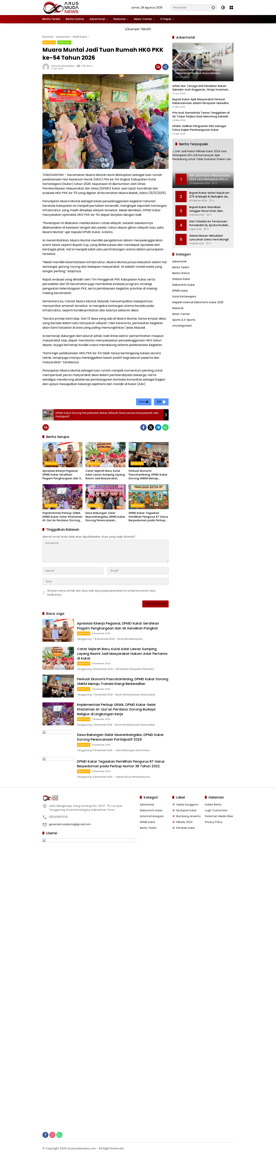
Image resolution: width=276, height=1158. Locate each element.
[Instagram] (52, 1135)
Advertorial (49, 42)
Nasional (177, 308)
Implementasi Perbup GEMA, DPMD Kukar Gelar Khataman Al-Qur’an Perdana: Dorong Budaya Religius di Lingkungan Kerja (62, 516)
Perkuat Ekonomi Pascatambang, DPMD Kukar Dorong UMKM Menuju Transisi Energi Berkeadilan (148, 474)
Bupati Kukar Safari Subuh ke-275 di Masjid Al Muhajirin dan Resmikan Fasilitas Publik (209, 194)
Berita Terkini (180, 267)
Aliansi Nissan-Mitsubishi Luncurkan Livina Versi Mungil (208, 237)
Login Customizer (216, 810)
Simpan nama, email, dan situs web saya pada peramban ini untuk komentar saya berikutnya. (101, 592)
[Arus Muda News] (61, 7)
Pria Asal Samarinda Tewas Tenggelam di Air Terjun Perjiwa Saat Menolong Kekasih (200, 114)
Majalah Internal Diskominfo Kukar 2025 (197, 302)
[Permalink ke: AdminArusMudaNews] (46, 67)
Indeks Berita (213, 804)
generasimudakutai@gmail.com (70, 824)
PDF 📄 (161, 402)
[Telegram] (158, 427)
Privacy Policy (213, 822)
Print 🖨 (143, 402)
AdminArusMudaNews (63, 66)
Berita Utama (181, 273)
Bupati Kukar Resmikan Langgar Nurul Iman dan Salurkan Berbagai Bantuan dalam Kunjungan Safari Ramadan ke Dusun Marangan (208, 209)
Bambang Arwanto (188, 816)
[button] (213, 7)
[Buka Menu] (231, 7)
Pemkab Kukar (185, 828)
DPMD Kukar (64, 42)
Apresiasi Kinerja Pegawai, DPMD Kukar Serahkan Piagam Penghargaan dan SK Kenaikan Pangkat (62, 474)
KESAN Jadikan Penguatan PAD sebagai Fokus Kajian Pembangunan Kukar (199, 128)
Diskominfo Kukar (183, 285)
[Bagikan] (165, 67)
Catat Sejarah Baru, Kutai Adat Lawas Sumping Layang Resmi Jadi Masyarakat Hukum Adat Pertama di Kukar (105, 474)
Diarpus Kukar (181, 279)
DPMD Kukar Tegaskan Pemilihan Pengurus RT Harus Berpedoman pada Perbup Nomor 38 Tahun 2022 (148, 516)
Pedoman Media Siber (219, 816)
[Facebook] (143, 427)
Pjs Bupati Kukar (186, 810)
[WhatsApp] (165, 427)
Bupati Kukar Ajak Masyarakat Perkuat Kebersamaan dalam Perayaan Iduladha (200, 101)
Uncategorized (182, 325)
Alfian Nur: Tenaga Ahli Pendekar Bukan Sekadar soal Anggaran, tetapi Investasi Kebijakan (200, 88)
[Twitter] (151, 427)
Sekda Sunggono (187, 804)
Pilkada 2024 (184, 822)
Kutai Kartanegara (184, 296)
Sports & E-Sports (183, 320)
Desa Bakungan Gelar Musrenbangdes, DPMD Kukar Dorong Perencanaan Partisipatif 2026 (105, 516)
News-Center (181, 314)
